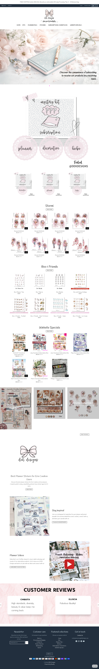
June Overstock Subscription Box (60, 353)
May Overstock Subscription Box (80, 353)
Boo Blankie (59, 292)
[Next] (98, 605)
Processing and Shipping (39, 640)
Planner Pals (59, 642)
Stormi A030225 (80, 231)
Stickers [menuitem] (43, 25)
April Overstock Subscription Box (19, 379)
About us (39, 638)
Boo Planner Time (19, 292)
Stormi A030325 (60, 231)
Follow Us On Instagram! (59, 522)
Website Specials (59, 648)
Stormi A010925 (59, 255)
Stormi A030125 (19, 255)
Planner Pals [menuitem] (32, 25)
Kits (59, 640)
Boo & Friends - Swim (60, 316)
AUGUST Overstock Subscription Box (19, 354)
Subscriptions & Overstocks (59, 646)
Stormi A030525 (19, 231)
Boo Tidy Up (39, 292)
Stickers (59, 644)
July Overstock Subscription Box (39, 353)
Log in (81, 5)
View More (49, 209)
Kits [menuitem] (23, 25)
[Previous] (1, 605)
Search (39, 648)
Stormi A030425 (39, 231)
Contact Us (39, 642)
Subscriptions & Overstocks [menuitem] (57, 25)
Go (26, 642)
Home (59, 638)
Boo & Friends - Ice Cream (80, 316)
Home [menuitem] (18, 25)
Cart (95, 5)
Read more (29, 489)
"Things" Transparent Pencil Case (60, 379)
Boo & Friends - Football (19, 316)
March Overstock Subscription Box (39, 379)
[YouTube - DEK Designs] (84, 641)
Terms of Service (39, 644)
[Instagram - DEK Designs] (79, 641)
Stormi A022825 (39, 255)
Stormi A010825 (80, 255)
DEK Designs (51, 662)
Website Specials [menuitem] (75, 25)
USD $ (9, 5)
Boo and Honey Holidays (80, 292)
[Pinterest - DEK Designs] (81, 641)
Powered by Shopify (49, 664)
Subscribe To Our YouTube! (18, 567)
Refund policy (39, 646)
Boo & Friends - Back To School (39, 316)
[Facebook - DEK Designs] (76, 641)
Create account (87, 5)
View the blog (84, 434)
